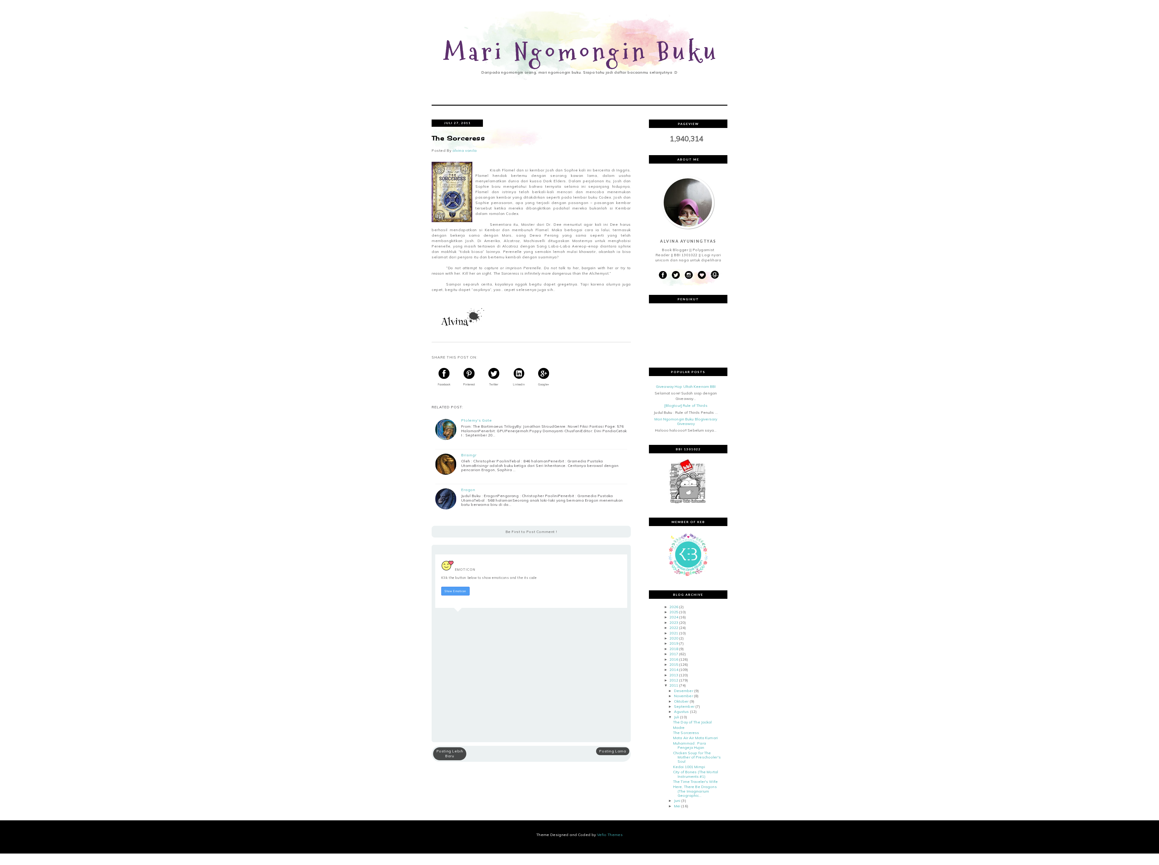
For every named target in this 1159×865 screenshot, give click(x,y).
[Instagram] (688, 275)
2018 (673, 648)
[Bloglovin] (701, 275)
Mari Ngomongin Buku (581, 52)
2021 (673, 633)
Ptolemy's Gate (476, 420)
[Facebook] (662, 275)
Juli (676, 717)
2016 (673, 659)
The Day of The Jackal (692, 722)
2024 (673, 617)
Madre (679, 727)
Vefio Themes (610, 834)
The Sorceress (686, 732)
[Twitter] (675, 275)
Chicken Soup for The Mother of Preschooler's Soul (697, 757)
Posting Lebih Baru (449, 753)
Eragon (468, 490)
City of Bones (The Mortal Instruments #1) (695, 774)
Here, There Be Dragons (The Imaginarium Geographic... (695, 791)
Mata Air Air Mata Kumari (695, 738)
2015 (673, 664)
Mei (677, 806)
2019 (673, 643)
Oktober (681, 701)
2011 (673, 685)
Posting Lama (612, 751)
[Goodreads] (714, 275)
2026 (673, 607)
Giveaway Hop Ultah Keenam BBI (686, 386)
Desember (683, 690)
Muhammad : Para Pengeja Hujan (689, 745)
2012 (673, 680)
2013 (673, 675)
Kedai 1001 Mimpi (689, 766)
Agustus (681, 711)
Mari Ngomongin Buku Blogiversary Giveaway (685, 421)
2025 (673, 612)
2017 (673, 654)
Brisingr (469, 455)
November (683, 696)
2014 (673, 669)
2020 (673, 638)
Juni (677, 800)
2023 (673, 622)
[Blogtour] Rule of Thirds (685, 405)
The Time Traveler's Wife (695, 781)
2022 (673, 627)
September (684, 706)
